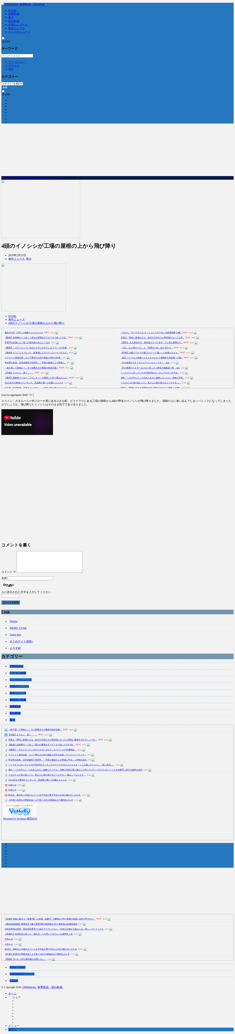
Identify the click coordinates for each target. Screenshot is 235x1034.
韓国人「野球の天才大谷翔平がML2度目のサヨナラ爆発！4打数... (151, 388)
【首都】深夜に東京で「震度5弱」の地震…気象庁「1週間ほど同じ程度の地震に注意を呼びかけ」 (50, 919)
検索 (5, 87)
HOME (12, 10)
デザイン (13, 65)
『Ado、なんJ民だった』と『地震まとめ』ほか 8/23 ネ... (147, 347)
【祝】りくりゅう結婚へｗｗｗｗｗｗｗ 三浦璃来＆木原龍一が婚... (152, 357)
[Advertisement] (117, 150)
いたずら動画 (18, 673)
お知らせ (12, 785)
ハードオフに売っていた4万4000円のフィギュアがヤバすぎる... (150, 373)
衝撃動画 (13, 13)
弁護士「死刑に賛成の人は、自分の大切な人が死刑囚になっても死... (152, 337)
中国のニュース (18, 24)
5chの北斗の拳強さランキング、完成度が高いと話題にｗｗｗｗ (34, 383)
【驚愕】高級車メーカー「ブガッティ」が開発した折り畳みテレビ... (36, 378)
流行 (11, 69)
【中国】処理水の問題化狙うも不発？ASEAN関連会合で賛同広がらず (40, 800)
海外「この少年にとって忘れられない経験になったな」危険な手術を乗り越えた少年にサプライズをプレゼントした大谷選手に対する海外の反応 (75, 770)
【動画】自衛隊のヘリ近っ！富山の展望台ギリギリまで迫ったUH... (36, 337)
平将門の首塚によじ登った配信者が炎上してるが (27, 342)
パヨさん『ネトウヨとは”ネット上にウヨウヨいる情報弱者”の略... (151, 332)
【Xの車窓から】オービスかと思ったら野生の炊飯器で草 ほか (150, 368)
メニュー (13, 1025)
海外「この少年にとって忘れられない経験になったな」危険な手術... (152, 378)
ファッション (16, 61)
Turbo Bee (15, 634)
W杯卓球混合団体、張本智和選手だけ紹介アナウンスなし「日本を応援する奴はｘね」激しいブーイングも (54, 929)
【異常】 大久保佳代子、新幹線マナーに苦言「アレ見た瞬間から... (152, 342)
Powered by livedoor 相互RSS (20, 818)
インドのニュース (19, 31)
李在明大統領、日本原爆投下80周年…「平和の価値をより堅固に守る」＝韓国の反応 (47, 760)
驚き (11, 17)
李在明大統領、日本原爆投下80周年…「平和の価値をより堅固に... (35, 362)
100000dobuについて (22, 973)
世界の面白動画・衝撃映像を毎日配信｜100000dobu (33, 177)
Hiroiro (14, 621)
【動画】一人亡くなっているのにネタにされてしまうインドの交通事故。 (42, 749)
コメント (8, 571)
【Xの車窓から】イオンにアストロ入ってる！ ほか (145, 362)
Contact (14, 980)
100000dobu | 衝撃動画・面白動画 (42, 987)
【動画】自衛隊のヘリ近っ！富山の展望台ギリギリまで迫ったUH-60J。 (41, 745)
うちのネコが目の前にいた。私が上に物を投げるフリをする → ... (151, 383)
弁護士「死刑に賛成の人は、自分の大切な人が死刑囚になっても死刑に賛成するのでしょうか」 (52, 740)
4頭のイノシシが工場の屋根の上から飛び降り (36, 323)
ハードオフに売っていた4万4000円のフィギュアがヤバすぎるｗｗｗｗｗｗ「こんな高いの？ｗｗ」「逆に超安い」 (61, 765)
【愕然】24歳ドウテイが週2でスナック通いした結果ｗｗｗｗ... (150, 352)
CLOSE (5, 41)
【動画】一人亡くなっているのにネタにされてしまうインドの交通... (36, 347)
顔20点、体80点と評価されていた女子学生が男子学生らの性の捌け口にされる (44, 795)
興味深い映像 (18, 699)
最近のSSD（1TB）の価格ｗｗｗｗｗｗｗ (24, 332)
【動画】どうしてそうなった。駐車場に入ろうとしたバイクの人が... (36, 352)
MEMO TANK (18, 628)
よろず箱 (15, 648)
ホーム (12, 993)
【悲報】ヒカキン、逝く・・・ (19, 373)
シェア (16, 997)
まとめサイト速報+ (21, 641)
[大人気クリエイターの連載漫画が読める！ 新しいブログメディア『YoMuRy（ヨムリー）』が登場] (19, 815)
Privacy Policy (17, 967)
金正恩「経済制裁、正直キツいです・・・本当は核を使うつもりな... (36, 388)
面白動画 (13, 21)
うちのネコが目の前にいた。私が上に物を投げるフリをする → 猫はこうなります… (47, 775)
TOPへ (12, 1029)
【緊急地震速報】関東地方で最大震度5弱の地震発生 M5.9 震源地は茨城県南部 (41, 924)
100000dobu (16, 666)
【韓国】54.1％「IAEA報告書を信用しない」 (25, 959)
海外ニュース (16, 28)
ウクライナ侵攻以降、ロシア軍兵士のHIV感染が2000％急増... (33, 357)
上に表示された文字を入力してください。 (27, 592)
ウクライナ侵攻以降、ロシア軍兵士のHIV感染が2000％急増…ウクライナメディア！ (47, 755)
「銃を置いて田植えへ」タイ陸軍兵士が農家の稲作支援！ (31, 368)
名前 (4, 578)
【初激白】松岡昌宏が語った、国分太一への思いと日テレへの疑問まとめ (39, 934)
